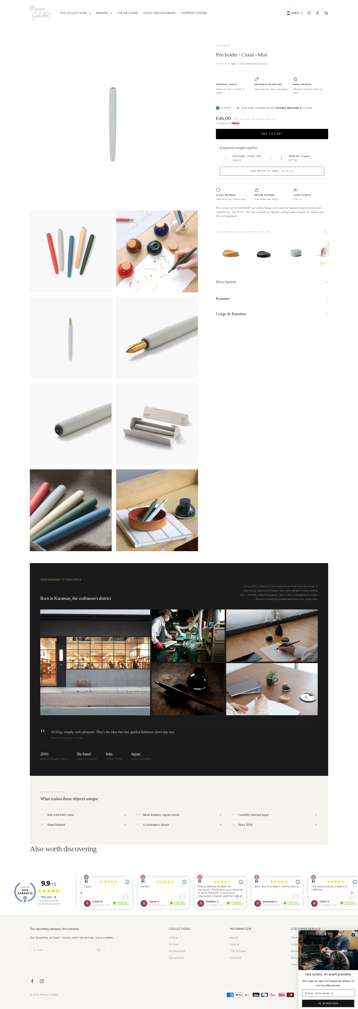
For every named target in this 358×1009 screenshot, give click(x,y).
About (234, 937)
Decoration (176, 957)
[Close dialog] (353, 935)
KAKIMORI (223, 45)
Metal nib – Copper (299, 156)
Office (173, 937)
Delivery (296, 951)
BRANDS (102, 13)
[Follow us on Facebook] (32, 981)
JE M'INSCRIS (328, 1003)
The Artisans (238, 951)
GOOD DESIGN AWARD (159, 13)
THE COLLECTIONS (73, 13)
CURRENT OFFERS (194, 13)
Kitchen (174, 944)
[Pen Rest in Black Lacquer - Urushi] (264, 253)
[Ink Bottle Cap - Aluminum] (296, 253)
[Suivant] (325, 232)
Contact (235, 957)
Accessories (177, 951)
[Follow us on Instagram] (41, 981)
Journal (234, 944)
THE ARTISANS (127, 13)
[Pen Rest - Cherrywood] (231, 253)
